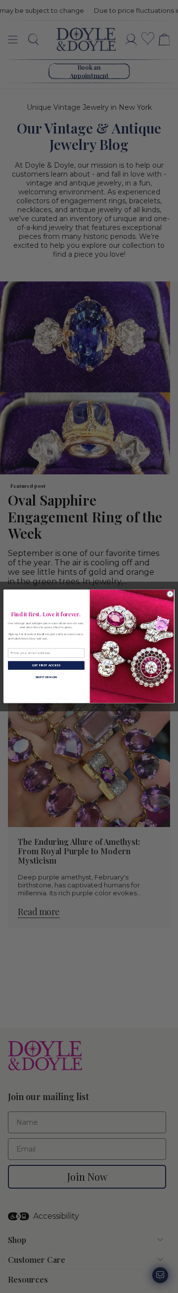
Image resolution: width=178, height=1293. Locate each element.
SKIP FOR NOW (46, 677)
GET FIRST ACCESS (46, 665)
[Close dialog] (170, 594)
